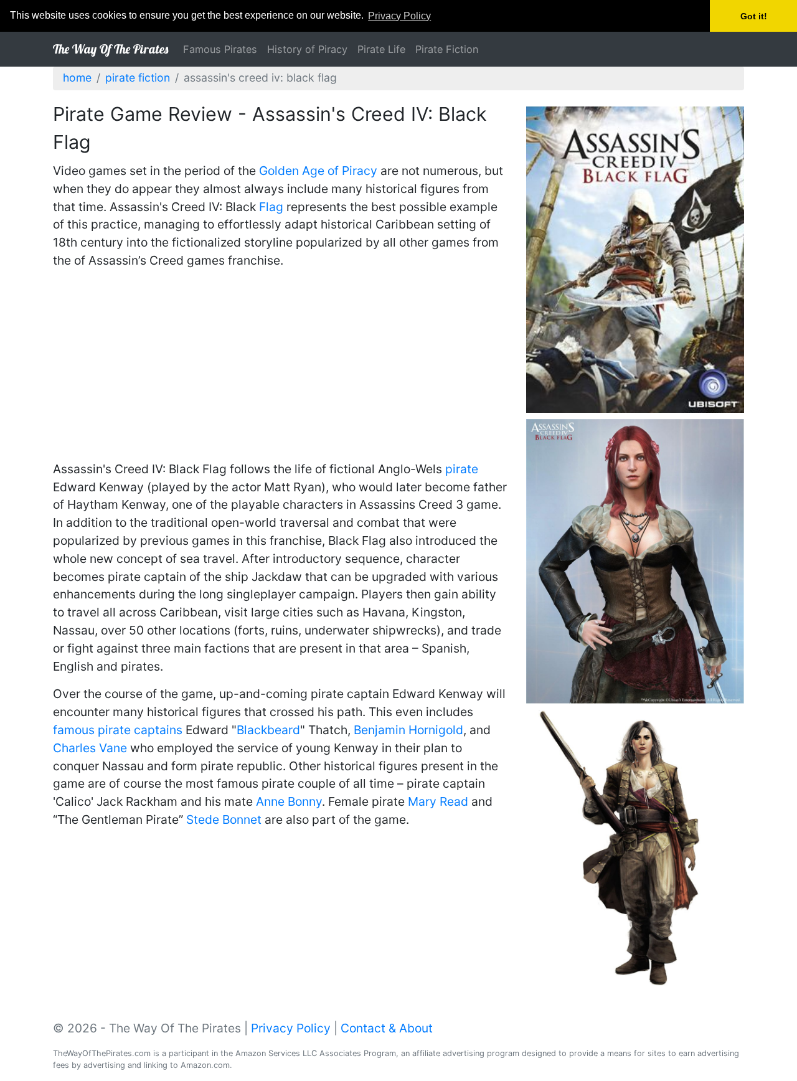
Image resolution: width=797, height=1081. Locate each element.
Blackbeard (268, 729)
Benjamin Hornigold (408, 729)
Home (77, 77)
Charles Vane (90, 747)
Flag (271, 206)
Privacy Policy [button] (399, 16)
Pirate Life (381, 49)
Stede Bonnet (224, 819)
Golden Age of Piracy (318, 170)
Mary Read (438, 801)
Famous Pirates (220, 49)
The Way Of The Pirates (110, 49)
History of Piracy (307, 49)
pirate (461, 468)
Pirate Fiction (447, 49)
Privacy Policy (291, 1028)
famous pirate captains (117, 729)
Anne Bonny (289, 801)
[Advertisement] (280, 367)
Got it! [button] (753, 16)
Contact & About (387, 1028)
